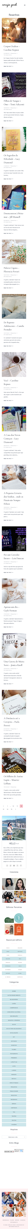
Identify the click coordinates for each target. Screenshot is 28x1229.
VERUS (20, 966)
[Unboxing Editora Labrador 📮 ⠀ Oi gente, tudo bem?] (20, 1198)
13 (3, 809)
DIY (14, 1037)
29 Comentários (8, 222)
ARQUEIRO (20, 948)
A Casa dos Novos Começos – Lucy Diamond (12, 439)
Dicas (14, 1024)
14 (7, 809)
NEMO (8, 951)
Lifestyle (14, 1062)
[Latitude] (9, 920)
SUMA (8, 955)
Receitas (14, 1095)
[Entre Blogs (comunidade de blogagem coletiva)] (18, 1150)
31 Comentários (8, 389)
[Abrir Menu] (24, 5)
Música (14, 1078)
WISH (20, 958)
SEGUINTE (8, 958)
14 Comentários (8, 54)
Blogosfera (14, 999)
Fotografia (14, 1053)
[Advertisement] (14, 1168)
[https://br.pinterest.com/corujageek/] (20, 865)
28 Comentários (8, 276)
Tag (14, 1112)
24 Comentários (8, 508)
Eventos (14, 1045)
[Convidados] (20, 897)
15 (11, 809)
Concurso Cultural (14, 1012)
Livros (14, 1070)
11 (17, 806)
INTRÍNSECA (8, 966)
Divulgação (14, 1032)
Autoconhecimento (14, 995)
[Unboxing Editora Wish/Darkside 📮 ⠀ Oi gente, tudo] (8, 1198)
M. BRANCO (7, 977)
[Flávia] (8, 884)
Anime (14, 991)
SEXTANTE (8, 973)
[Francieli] (8, 897)
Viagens (14, 1124)
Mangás (14, 1074)
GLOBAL (20, 973)
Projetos (14, 1087)
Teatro (14, 1116)
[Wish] (18, 918)
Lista (14, 1066)
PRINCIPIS (8, 962)
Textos (14, 1120)
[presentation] (14, 30)
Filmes (14, 1049)
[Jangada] (18, 929)
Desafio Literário (14, 1020)
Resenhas (13, 53)
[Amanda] (20, 884)
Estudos (14, 1041)
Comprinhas (14, 1007)
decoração (14, 1016)
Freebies (14, 1057)
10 (13, 806)
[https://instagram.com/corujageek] (7, 865)
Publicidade (14, 1091)
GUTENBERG (7, 969)
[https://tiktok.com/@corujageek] (10, 865)
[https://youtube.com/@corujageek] (14, 865)
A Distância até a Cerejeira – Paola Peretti (12, 722)
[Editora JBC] (9, 929)
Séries (14, 1103)
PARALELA (20, 955)
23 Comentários (8, 447)
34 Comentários (8, 109)
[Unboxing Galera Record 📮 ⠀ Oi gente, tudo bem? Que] (20, 1210)
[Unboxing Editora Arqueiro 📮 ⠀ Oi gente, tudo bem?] (8, 1210)
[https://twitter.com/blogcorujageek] (17, 865)
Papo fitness (14, 1082)
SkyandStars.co (14, 1226)
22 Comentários (8, 563)
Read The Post (8, 66)
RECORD (20, 962)
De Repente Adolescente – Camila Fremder (14, 326)
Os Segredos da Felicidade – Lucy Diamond (12, 159)
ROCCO (7, 948)
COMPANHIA (20, 977)
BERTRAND (20, 951)
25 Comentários (8, 334)
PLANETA (20, 969)
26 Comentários (8, 167)
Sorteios (14, 1107)
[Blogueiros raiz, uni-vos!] (9, 1151)
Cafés (14, 1003)
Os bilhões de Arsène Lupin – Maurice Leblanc (13, 780)
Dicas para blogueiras (14, 1028)
